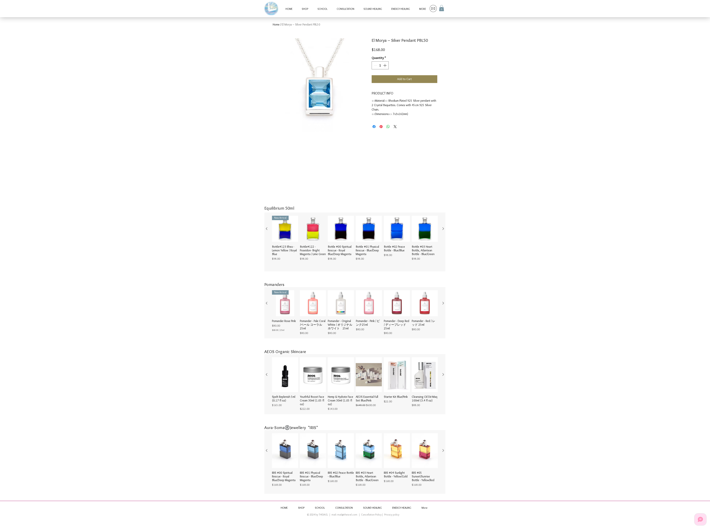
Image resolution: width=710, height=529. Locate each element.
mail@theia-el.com (347, 514)
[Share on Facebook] (374, 126)
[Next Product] (443, 228)
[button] (441, 8)
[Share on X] (395, 126)
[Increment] (385, 65)
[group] (354, 242)
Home (276, 24)
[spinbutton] (380, 65)
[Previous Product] (266, 228)
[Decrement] (375, 65)
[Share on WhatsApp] (388, 126)
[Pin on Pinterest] (381, 126)
